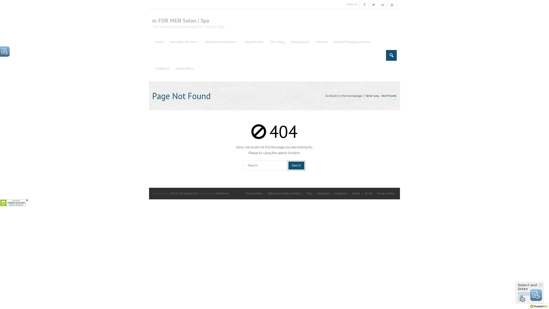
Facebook (323, 193)
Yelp (309, 193)
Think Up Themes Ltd (184, 193)
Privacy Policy (254, 193)
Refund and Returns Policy (285, 193)
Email (369, 193)
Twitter (356, 193)
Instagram (340, 193)
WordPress (222, 193)
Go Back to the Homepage (343, 95)
